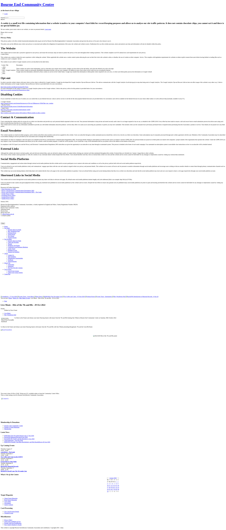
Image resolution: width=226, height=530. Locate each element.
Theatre (10, 244)
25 (109, 489)
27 (113, 489)
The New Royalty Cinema (15, 268)
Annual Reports (12, 261)
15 (116, 485)
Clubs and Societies (13, 242)
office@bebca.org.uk (8, 214)
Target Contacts (8, 504)
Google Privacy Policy (8, 197)
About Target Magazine (10, 498)
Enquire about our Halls (14, 229)
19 (111, 487)
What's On (7, 263)
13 (113, 485)
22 (116, 487)
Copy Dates (7, 501)
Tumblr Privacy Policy (8, 198)
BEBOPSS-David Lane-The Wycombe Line (14, 471)
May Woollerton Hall (14, 231)
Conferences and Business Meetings (18, 247)
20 (113, 487)
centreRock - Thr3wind (8, 452)
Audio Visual (11, 249)
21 (114, 487)
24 (107, 489)
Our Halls (7, 228)
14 (114, 485)
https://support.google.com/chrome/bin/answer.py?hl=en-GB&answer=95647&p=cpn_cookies (27, 103)
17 (107, 487)
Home (6, 226)
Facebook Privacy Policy (9, 195)
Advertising (7, 503)
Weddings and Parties (14, 245)
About (6, 253)
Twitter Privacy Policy (8, 194)
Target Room (11, 234)
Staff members (12, 256)
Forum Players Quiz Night (9, 461)
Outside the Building (13, 252)
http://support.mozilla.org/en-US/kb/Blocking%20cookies (17, 106)
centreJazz (11, 266)
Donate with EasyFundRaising (12, 523)
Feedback (10, 260)
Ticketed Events (8, 513)
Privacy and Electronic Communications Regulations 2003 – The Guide (22, 192)
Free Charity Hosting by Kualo (13, 524)
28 (114, 489)
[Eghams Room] (90, 296)
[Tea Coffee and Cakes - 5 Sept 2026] (73, 296)
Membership (7, 429)
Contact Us (11, 255)
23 (118, 487)
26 (111, 489)
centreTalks (11, 264)
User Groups (7, 269)
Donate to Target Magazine (11, 427)
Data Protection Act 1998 (9, 189)
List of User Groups (13, 271)
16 (118, 485)
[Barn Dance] (38, 296)
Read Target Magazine (10, 500)
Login (6, 14)
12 (111, 485)
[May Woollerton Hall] (119, 296)
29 (116, 489)
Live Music (7, 313)
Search (3, 17)
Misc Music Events (24, 298)
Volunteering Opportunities (15, 258)
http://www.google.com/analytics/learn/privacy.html (15, 90)
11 (109, 485)
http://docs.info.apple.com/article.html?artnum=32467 (15, 109)
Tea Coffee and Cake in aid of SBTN (12, 457)
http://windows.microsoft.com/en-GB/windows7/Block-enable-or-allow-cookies (23, 113)
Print (5, 301)
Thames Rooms (12, 237)
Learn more (48, 29)
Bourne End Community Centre (27, 4)
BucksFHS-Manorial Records (9, 466)
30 (118, 489)
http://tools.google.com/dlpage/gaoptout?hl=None (14, 87)
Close (2, 223)
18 (109, 487)
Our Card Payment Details (11, 511)
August (111, 478)
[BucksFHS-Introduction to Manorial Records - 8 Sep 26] (142, 296)
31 (107, 491)
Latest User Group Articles (15, 272)
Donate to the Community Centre (13, 425)
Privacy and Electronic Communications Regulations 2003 (18, 190)
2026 (115, 478)
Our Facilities (8, 239)
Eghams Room (12, 233)
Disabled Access (12, 250)
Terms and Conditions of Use (12, 521)
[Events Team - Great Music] (25, 296)
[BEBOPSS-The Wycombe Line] (52, 296)
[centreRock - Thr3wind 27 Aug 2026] (9, 296)
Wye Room (11, 236)
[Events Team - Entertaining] (103, 296)
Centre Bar (7, 274)
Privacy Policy (8, 520)
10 (107, 485)
